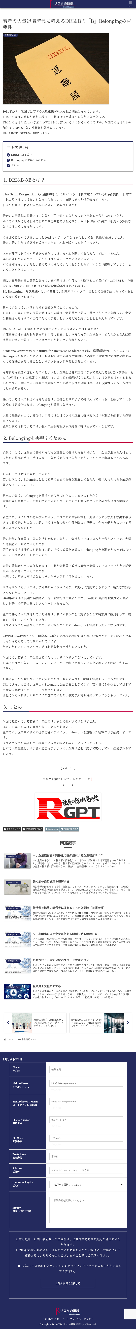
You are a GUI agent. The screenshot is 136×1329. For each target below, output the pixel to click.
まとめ (15, 165)
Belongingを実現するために (28, 160)
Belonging (53, 829)
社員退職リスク (71, 829)
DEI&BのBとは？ (21, 154)
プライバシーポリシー (81, 1319)
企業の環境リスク (34, 829)
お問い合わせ (52, 1319)
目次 (15, 147)
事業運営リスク (13, 829)
